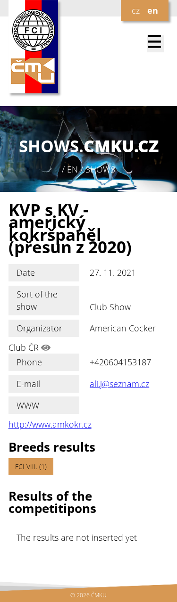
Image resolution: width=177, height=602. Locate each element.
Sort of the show (37, 300)
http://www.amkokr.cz (50, 424)
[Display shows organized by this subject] (46, 347)
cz (136, 10)
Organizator (39, 328)
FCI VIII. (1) (31, 466)
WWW (28, 405)
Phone (29, 362)
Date (26, 272)
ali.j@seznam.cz (119, 383)
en (152, 10)
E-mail (28, 383)
